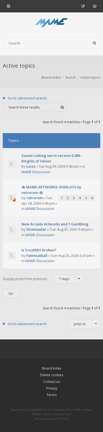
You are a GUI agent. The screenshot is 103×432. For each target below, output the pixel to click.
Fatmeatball (37, 255)
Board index (51, 368)
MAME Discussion (36, 171)
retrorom (34, 197)
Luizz (30, 166)
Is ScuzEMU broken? (38, 249)
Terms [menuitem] (52, 395)
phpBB (34, 409)
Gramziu (64, 414)
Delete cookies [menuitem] (51, 375)
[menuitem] (94, 6)
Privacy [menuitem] (51, 388)
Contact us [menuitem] (51, 381)
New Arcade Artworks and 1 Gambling (54, 224)
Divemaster (36, 229)
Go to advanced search (27, 98)
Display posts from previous (36, 278)
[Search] (94, 43)
